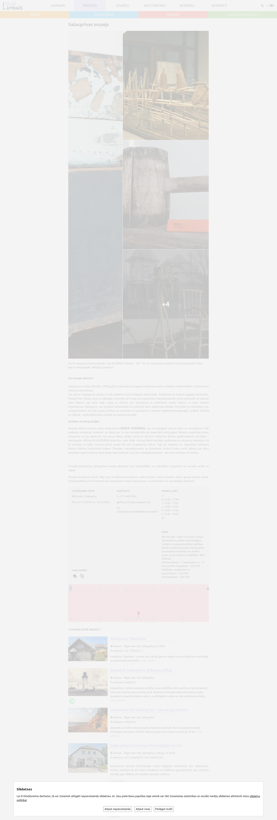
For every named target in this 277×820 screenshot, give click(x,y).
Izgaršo (122, 5)
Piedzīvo (90, 5)
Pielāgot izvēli (163, 808)
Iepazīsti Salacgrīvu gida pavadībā (141, 670)
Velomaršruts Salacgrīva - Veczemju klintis (149, 709)
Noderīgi (187, 5)
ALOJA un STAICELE (242, 14)
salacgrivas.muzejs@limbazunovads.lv (137, 511)
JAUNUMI (58, 5)
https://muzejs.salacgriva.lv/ (135, 502)
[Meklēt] (262, 5)
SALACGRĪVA (103, 14)
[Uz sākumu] (14, 5)
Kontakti (219, 5)
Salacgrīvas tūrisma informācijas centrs (146, 745)
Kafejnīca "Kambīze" (128, 638)
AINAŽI (35, 14)
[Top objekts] (72, 701)
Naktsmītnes (154, 5)
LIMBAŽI (173, 14)
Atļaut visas (143, 808)
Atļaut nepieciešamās (118, 808)
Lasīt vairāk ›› (149, 660)
